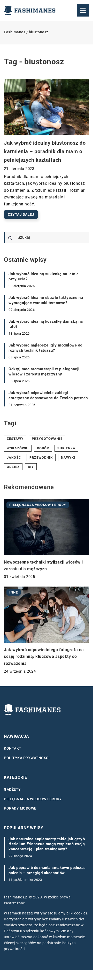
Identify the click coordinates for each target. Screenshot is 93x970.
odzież (13, 467)
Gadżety (12, 789)
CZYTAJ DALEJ (21, 214)
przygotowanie (47, 439)
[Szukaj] (10, 238)
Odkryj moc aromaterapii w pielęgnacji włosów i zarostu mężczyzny (44, 371)
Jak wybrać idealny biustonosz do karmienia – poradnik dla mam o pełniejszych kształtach (45, 151)
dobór (43, 448)
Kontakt (12, 748)
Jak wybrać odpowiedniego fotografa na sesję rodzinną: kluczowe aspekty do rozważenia (44, 656)
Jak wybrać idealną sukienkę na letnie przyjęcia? (44, 276)
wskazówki (18, 448)
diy (31, 467)
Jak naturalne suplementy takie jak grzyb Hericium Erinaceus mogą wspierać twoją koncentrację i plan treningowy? (47, 844)
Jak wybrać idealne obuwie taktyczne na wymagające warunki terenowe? (46, 300)
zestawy (15, 439)
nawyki (68, 457)
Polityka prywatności (27, 758)
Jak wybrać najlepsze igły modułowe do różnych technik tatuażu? (45, 348)
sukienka (66, 448)
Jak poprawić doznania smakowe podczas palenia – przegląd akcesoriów (47, 870)
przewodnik (41, 457)
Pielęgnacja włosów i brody (33, 799)
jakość (14, 457)
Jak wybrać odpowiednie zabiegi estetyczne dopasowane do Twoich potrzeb (48, 395)
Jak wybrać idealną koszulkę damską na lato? (46, 324)
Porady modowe (20, 808)
